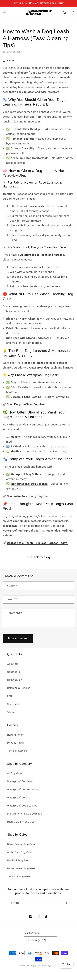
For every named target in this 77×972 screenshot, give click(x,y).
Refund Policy (15, 734)
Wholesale (13, 704)
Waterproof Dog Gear (20, 781)
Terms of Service (17, 750)
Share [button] (10, 60)
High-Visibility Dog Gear (21, 821)
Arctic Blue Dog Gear (19, 852)
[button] (4, 13)
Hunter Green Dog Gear (21, 868)
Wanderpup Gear (34, 966)
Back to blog (40, 557)
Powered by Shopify (49, 966)
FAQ (9, 696)
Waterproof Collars (18, 797)
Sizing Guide (14, 679)
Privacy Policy (15, 742)
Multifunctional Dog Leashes (24, 813)
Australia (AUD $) (37, 940)
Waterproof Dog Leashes (22, 805)
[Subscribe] (66, 903)
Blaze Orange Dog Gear (21, 844)
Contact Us (14, 671)
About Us (12, 663)
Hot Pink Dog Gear (18, 860)
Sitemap (12, 712)
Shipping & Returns (18, 688)
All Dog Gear (14, 773)
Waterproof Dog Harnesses (23, 789)
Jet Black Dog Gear (18, 876)
